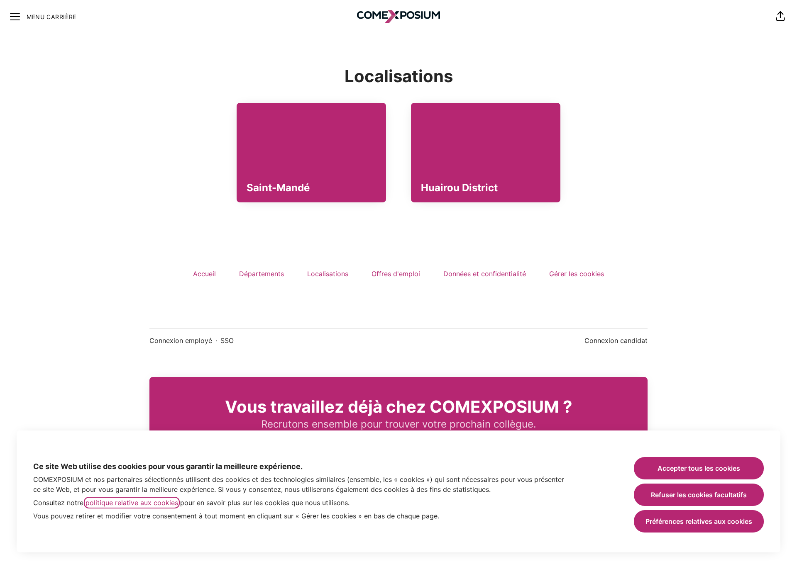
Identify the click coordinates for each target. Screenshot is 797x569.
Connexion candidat (616, 340)
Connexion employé (180, 340)
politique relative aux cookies (132, 502)
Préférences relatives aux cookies (698, 521)
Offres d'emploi (396, 274)
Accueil (204, 274)
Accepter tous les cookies (699, 468)
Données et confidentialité (484, 274)
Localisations (327, 274)
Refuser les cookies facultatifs (699, 495)
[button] (780, 16)
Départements (261, 274)
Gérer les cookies (576, 274)
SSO (227, 340)
